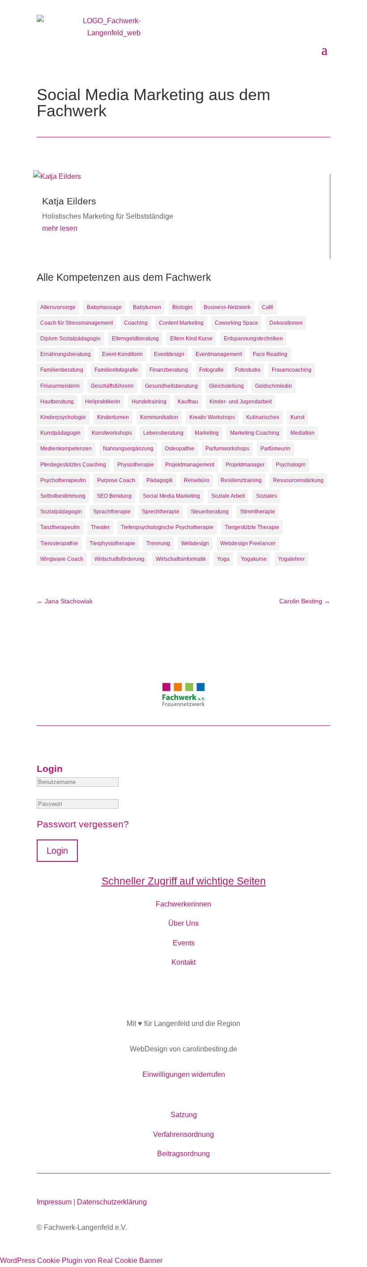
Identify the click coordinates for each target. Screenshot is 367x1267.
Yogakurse (254, 559)
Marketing (207, 433)
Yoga (223, 559)
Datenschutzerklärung (112, 1202)
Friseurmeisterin (60, 386)
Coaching (136, 323)
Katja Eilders (69, 201)
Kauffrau (188, 401)
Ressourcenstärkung (298, 480)
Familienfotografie (116, 370)
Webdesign (195, 543)
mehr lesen (59, 228)
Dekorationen (286, 323)
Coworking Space (236, 323)
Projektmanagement (189, 465)
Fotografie (211, 370)
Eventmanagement (219, 354)
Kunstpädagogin (60, 433)
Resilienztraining (241, 480)
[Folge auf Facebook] (183, 991)
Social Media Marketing (171, 496)
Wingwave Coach (61, 559)
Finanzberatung (168, 370)
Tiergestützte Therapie (252, 527)
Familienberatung (61, 370)
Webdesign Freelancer (248, 543)
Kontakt (183, 962)
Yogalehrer (291, 559)
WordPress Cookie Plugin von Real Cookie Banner (81, 1260)
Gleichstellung (226, 386)
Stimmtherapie (257, 511)
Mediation (302, 433)
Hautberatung (57, 401)
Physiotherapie (135, 465)
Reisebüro (196, 480)
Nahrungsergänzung (128, 448)
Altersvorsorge (58, 307)
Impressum (54, 1202)
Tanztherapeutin (60, 527)
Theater (100, 527)
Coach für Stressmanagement (76, 323)
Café (267, 307)
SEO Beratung (114, 496)
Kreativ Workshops (212, 417)
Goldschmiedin (273, 386)
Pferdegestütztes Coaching (73, 465)
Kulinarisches (262, 417)
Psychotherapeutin (63, 480)
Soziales (266, 496)
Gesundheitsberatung (171, 386)
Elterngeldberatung (135, 338)
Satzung (184, 1115)
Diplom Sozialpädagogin (70, 338)
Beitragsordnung (183, 1153)
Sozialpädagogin (61, 511)
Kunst (297, 417)
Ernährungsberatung (65, 354)
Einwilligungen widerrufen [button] (183, 1074)
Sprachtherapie (112, 511)
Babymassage (104, 307)
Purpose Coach (116, 480)
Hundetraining (149, 401)
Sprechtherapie (160, 511)
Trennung (158, 543)
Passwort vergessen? (83, 824)
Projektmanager (245, 465)
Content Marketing (181, 323)
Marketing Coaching (254, 433)
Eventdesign (169, 354)
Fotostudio (247, 370)
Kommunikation (159, 417)
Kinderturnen (113, 417)
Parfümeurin (275, 448)
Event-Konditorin (122, 354)
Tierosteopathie (59, 543)
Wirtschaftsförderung (119, 559)
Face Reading (270, 354)
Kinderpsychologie (63, 417)
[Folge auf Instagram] (161, 991)
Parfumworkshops (227, 448)
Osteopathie (179, 448)
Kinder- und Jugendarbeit (240, 401)
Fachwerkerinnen (183, 904)
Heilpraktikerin (102, 401)
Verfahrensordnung (183, 1134)
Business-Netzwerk (227, 307)
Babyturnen (147, 307)
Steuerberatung (210, 511)
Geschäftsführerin (112, 386)
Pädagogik (159, 480)
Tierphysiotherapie (112, 543)
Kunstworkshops (112, 433)
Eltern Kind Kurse (191, 338)
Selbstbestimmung (62, 496)
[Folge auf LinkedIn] (205, 991)
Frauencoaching (292, 370)
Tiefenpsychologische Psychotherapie (167, 527)
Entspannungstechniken (253, 338)
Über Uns (183, 923)
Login (57, 851)
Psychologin (291, 465)
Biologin (182, 307)
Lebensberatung (163, 433)
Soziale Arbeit (228, 496)
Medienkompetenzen (66, 448)
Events (184, 943)
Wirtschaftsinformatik (181, 559)
